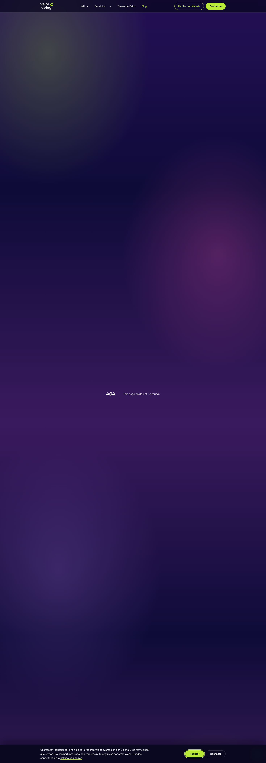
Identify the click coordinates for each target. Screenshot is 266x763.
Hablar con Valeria (189, 6)
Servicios (100, 6)
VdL (83, 6)
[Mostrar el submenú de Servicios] (110, 6)
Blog (144, 6)
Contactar (216, 6)
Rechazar (215, 753)
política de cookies (71, 758)
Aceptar (194, 753)
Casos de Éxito (126, 6)
